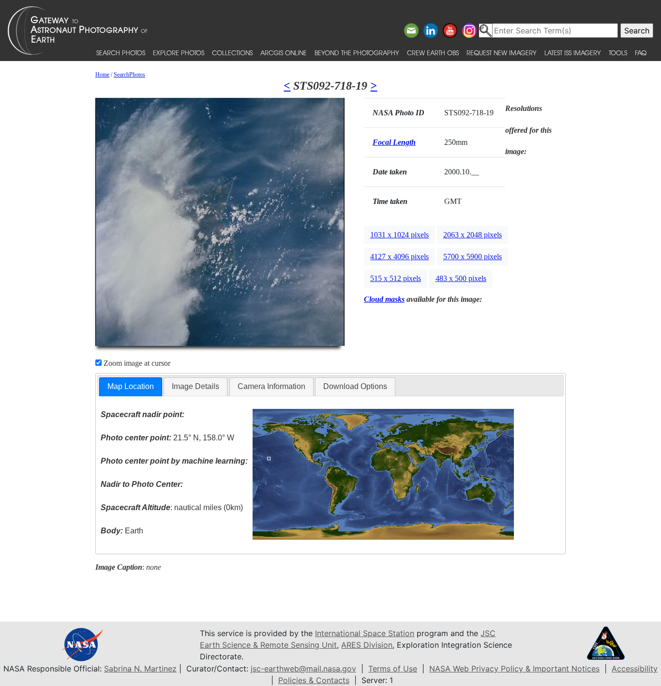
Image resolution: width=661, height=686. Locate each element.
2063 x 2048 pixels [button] (472, 235)
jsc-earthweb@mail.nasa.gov (303, 668)
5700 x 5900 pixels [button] (472, 256)
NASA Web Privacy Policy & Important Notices (514, 668)
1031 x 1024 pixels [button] (399, 235)
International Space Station (364, 633)
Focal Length (394, 142)
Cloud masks (384, 299)
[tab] (130, 386)
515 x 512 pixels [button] (395, 278)
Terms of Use (392, 668)
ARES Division (366, 645)
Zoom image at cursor (136, 363)
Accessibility (635, 668)
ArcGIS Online (283, 52)
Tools (618, 52)
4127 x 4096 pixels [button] (399, 256)
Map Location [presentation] (130, 386)
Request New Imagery (501, 52)
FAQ (640, 52)
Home (102, 74)
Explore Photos (178, 52)
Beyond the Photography (357, 52)
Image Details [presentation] (195, 386)
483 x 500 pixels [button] (461, 278)
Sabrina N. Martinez (140, 668)
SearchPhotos (129, 74)
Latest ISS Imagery (572, 52)
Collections (232, 52)
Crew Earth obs (433, 52)
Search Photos (120, 52)
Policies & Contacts (313, 680)
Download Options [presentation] (355, 386)
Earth (122, 531)
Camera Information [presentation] (271, 386)
